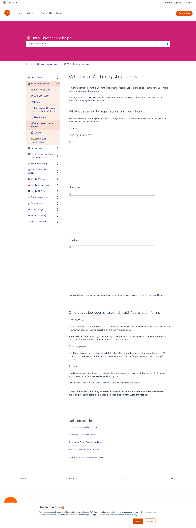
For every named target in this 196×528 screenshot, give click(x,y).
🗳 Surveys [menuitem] (36, 133)
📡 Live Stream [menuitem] (38, 117)
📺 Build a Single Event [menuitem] (39, 84)
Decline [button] (150, 521)
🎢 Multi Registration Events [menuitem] (42, 125)
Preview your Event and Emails (82, 435)
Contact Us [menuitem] (124, 479)
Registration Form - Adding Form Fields (85, 442)
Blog (58, 13)
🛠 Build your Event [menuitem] (40, 96)
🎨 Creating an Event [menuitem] (41, 90)
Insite (29, 64)
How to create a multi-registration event (86, 457)
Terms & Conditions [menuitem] (37, 222)
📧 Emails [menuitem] (35, 102)
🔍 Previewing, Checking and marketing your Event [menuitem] (43, 109)
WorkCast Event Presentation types (84, 449)
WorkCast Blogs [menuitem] (35, 209)
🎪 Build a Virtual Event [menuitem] (39, 185)
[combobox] (95, 44)
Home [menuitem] (23, 479)
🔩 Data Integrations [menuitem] (38, 197)
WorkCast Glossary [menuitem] (37, 216)
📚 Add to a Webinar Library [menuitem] (38, 171)
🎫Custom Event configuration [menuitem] (39, 140)
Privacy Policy (131, 514)
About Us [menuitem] (72, 479)
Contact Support (173, 2)
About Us (31, 13)
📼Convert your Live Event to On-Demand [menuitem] (41, 155)
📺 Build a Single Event (47, 64)
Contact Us (46, 13)
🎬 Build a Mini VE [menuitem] (36, 179)
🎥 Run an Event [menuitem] (36, 148)
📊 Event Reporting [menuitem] (37, 164)
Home (19, 13)
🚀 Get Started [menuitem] (35, 78)
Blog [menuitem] (173, 479)
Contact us (184, 13)
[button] (57, 78)
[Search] (167, 44)
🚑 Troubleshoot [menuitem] (36, 203)
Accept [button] (138, 521)
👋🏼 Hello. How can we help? (48, 38)
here (160, 295)
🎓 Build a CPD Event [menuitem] (38, 191)
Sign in (189, 2)
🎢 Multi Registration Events (78, 64)
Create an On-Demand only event (83, 427)
